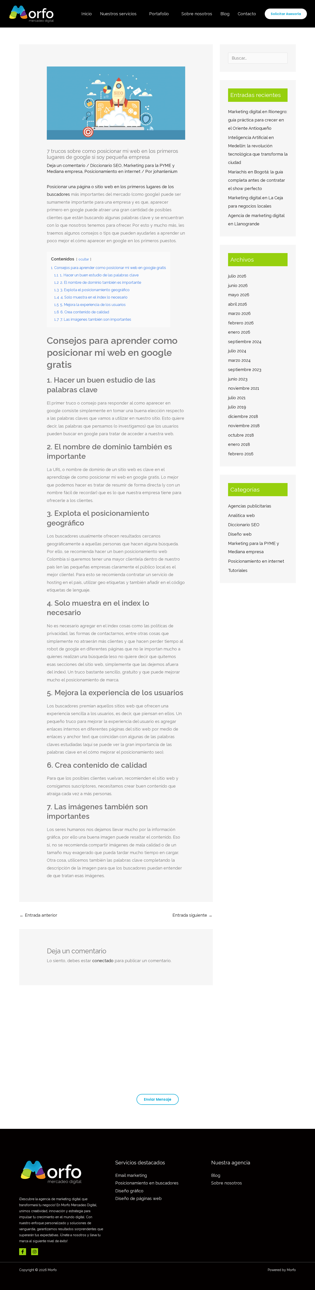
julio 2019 (237, 407)
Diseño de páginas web (138, 1198)
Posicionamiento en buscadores (146, 1183)
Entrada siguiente (192, 915)
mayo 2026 (238, 294)
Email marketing (131, 1175)
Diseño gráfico (129, 1190)
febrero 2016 (240, 453)
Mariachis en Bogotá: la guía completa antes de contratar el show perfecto (256, 180)
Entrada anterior (38, 915)
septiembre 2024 (245, 341)
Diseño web (240, 534)
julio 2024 (237, 350)
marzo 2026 (239, 313)
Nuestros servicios (118, 13)
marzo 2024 (239, 360)
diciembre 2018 (243, 416)
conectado (102, 960)
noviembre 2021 (243, 388)
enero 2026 (239, 332)
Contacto (247, 13)
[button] (286, 14)
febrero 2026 (241, 322)
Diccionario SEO (106, 165)
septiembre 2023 (244, 369)
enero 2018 (239, 444)
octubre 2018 (241, 435)
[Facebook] (22, 1251)
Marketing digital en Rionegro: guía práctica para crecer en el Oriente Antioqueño (257, 120)
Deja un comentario (66, 165)
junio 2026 (238, 285)
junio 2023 (237, 379)
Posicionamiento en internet (112, 171)
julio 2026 (237, 276)
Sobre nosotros (196, 13)
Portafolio (159, 13)
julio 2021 (237, 397)
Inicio (86, 13)
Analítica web (241, 515)
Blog (224, 13)
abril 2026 (237, 304)
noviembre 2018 (244, 425)
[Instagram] (34, 1251)
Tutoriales (237, 570)
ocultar (83, 259)
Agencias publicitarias (249, 506)
